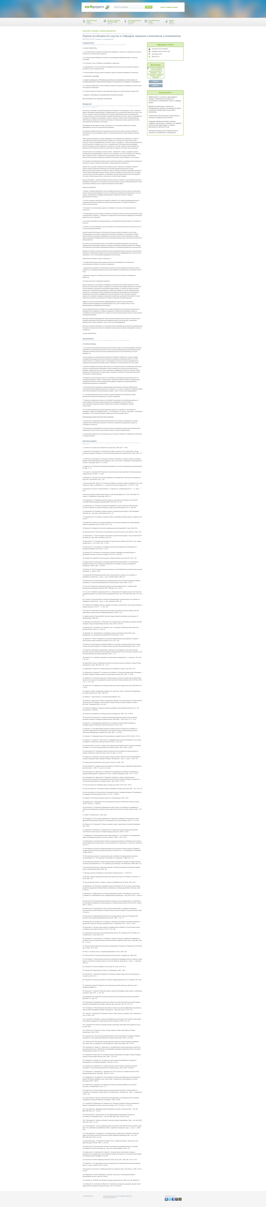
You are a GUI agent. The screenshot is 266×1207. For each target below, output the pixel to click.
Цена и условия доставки (169, 7)
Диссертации (86, 31)
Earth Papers (97, 7)
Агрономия (95, 31)
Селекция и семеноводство (108, 31)
